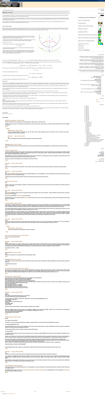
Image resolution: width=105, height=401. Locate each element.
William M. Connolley (9, 120)
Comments (99, 101)
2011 (86, 143)
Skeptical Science (98, 79)
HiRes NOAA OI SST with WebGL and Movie (86, 40)
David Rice (81, 59)
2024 (86, 108)
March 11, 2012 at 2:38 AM (15, 276)
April (87, 130)
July (87, 127)
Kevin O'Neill (7, 365)
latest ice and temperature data (95, 66)
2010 (86, 144)
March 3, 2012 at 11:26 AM (16, 203)
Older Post (68, 391)
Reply (6, 126)
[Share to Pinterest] (7, 112)
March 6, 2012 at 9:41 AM (17, 228)
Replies (8, 128)
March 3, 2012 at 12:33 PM (17, 219)
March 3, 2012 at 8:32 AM (17, 190)
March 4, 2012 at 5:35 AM (17, 241)
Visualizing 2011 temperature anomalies (93, 141)
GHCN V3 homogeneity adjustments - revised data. (95, 139)
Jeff (6, 150)
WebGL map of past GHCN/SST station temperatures (88, 34)
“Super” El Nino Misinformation (96, 77)
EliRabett (10, 130)
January (87, 142)
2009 (86, 145)
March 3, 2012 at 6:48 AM (17, 163)
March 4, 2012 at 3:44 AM (23, 235)
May (87, 129)
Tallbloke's (13, 15)
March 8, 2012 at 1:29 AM (23, 268)
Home (35, 391)
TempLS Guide (81, 47)
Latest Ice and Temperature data (84, 20)
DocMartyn (7, 276)
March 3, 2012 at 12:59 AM (16, 144)
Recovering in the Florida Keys (11, 235)
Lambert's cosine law (24, 60)
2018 (86, 114)
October (87, 124)
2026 (86, 106)
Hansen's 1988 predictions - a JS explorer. (93, 135)
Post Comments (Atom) (11, 393)
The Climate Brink (98, 91)
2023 (86, 109)
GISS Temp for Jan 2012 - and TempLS (93, 137)
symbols (26, 197)
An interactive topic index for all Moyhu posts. (87, 17)
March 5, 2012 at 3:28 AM (16, 252)
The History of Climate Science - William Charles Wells (33, 369)
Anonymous (81, 56)
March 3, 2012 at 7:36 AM (12, 181)
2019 (86, 113)
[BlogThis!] (4, 112)
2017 (86, 115)
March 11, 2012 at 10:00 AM (17, 351)
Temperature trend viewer (82, 28)
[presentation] (19, 45)
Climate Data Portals (82, 23)
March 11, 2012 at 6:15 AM (17, 292)
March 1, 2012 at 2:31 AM (17, 130)
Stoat (100, 83)
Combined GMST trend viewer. (91, 136)
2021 (86, 111)
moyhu (4, 4)
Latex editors (19, 195)
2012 (86, 121)
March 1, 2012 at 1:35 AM (19, 120)
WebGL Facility (81, 45)
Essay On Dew (66, 369)
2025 (86, 107)
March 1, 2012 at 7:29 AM (19, 136)
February (88, 132)
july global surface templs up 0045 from (96, 56)
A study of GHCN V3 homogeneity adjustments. (94, 140)
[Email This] (3, 112)
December (88, 122)
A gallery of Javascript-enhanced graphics (85, 25)
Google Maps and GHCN (82, 31)
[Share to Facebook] (6, 112)
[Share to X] (5, 112)
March (87, 131)
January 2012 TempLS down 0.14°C (92, 138)
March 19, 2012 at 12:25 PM (16, 365)
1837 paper (13, 174)
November (88, 123)
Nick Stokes (10, 136)
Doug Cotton (7, 203)
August (87, 126)
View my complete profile (99, 161)
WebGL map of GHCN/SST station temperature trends (88, 37)
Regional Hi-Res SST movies (83, 43)
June (87, 128)
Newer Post (3, 391)
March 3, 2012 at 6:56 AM (17, 171)
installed (8, 192)
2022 (86, 110)
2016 (86, 116)
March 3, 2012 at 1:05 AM (12, 150)
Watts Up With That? (97, 76)
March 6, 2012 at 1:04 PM (16, 259)
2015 (86, 117)
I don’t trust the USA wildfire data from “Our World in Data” (91, 88)
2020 (86, 112)
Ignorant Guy (82, 66)
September (88, 125)
